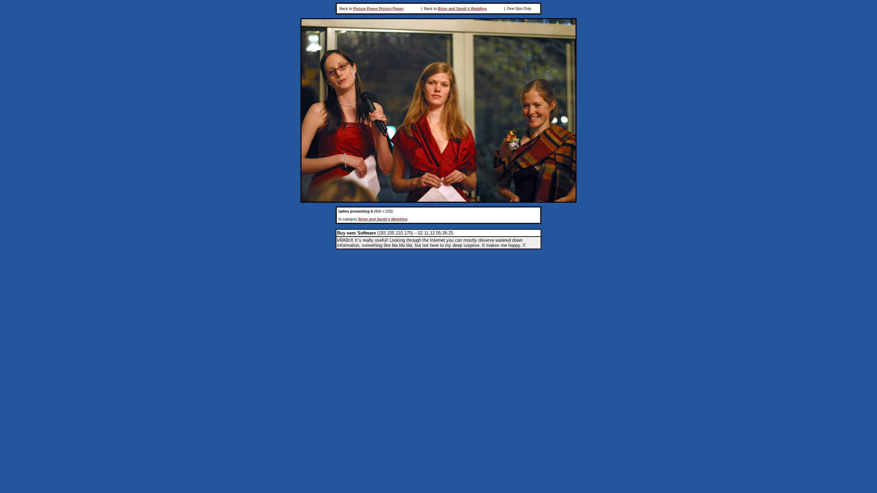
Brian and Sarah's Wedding (462, 9)
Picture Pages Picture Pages (378, 9)
